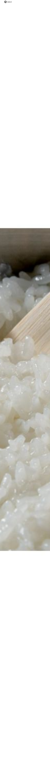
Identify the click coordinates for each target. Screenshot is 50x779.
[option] (25, 389)
